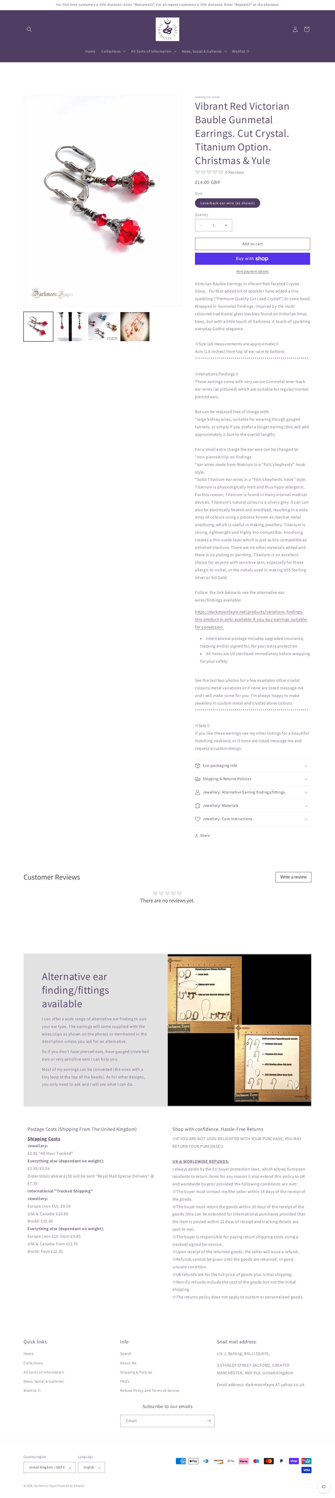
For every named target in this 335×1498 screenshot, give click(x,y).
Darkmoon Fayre (45, 1486)
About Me (128, 1363)
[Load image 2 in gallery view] (70, 326)
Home (29, 1353)
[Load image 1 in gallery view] (38, 326)
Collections (33, 1363)
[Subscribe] (208, 1421)
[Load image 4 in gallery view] (135, 326)
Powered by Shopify (70, 1486)
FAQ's (124, 1381)
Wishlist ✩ (32, 1390)
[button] (29, 29)
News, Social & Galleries (44, 1381)
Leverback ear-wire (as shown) (227, 203)
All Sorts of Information (44, 1372)
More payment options (253, 271)
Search (126, 1353)
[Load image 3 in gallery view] (103, 326)
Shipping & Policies (136, 1372)
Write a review (293, 877)
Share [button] (205, 835)
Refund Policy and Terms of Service (149, 1390)
